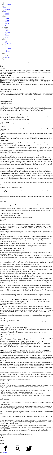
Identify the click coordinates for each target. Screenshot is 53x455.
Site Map (1, 451)
